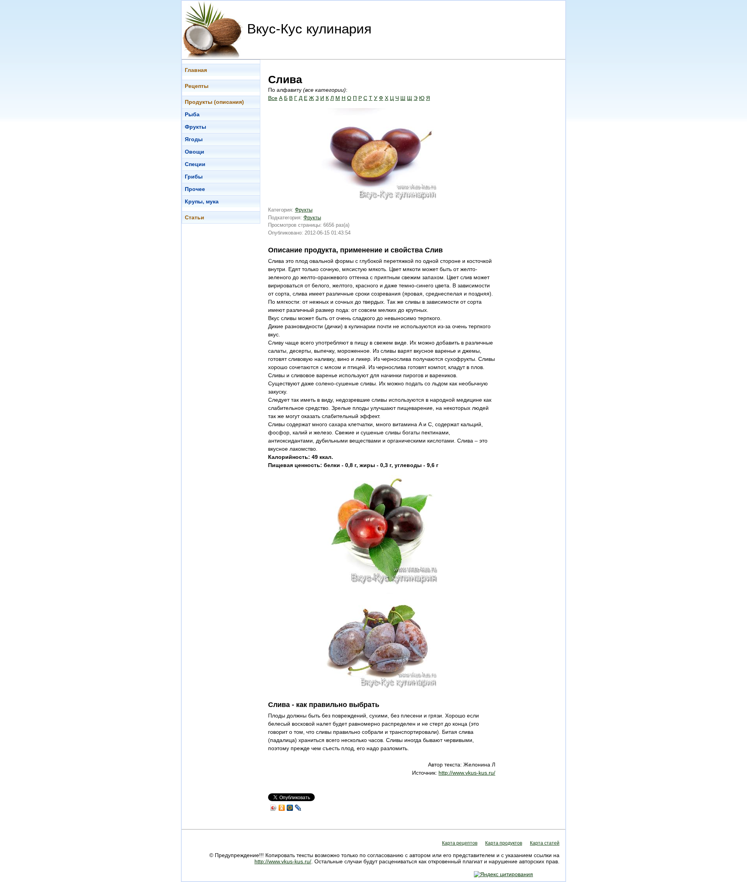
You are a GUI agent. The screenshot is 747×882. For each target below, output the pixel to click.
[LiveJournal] (298, 808)
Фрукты (195, 127)
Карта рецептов (459, 843)
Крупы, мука (202, 201)
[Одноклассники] (282, 808)
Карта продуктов (503, 843)
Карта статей (544, 843)
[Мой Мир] (290, 808)
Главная (196, 70)
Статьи (194, 217)
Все (272, 98)
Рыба (192, 114)
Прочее (195, 189)
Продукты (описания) (214, 102)
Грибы (194, 176)
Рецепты (197, 86)
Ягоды (194, 139)
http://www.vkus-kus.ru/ (466, 773)
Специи (195, 164)
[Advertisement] (534, 176)
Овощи (194, 152)
